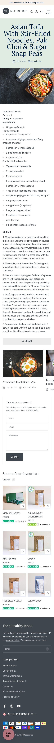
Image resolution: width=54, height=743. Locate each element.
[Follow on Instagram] (12, 706)
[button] (8, 734)
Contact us (8, 686)
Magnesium (9, 558)
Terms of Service (26, 410)
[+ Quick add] (22, 505)
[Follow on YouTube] (19, 706)
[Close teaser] (15, 727)
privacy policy (13, 640)
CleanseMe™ (35, 600)
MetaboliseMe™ (11, 513)
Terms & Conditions (12, 676)
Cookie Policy (9, 670)
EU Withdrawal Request (14, 691)
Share (28, 341)
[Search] (31, 11)
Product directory (11, 697)
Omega (31, 558)
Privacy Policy (11, 410)
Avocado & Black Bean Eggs (19, 381)
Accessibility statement (14, 681)
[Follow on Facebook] (5, 706)
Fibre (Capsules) (12, 600)
